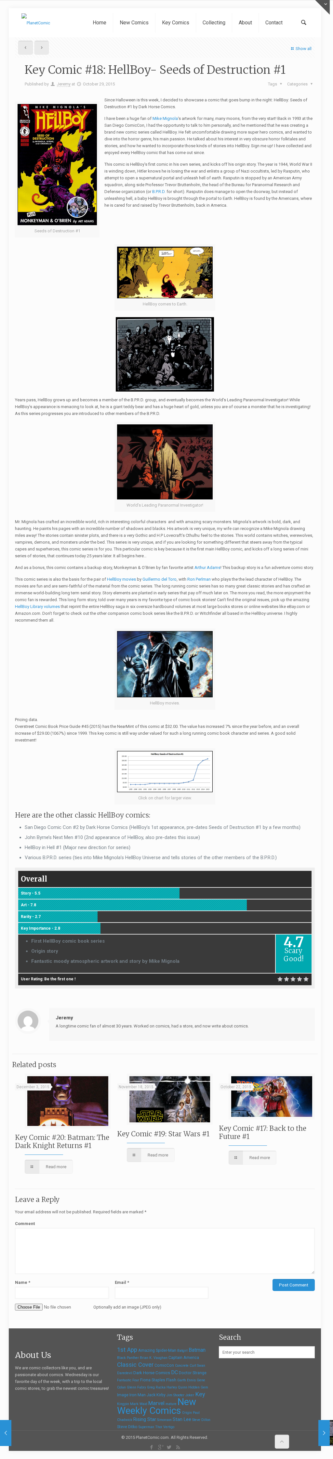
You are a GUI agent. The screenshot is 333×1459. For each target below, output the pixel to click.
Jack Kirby (156, 1395)
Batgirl (182, 1351)
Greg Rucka (156, 1387)
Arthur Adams (207, 567)
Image (122, 1395)
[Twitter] (169, 1447)
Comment (25, 1223)
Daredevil (124, 1373)
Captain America (183, 1357)
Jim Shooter (175, 1395)
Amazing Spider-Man (157, 1350)
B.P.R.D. (159, 191)
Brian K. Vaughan (153, 1358)
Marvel (156, 1403)
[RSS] (178, 1447)
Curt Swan (197, 1365)
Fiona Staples (152, 1380)
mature (171, 1404)
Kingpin (123, 1404)
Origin (187, 1413)
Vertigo (168, 1427)
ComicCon (164, 1365)
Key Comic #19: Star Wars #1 (163, 1134)
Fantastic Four (128, 1380)
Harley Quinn (176, 1387)
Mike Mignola (165, 118)
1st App (127, 1349)
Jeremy (64, 84)
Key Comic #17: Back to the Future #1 (262, 1132)
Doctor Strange (192, 1373)
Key (200, 1394)
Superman (146, 1427)
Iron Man (137, 1395)
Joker (189, 1395)
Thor (158, 1427)
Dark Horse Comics (151, 1372)
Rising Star (144, 1419)
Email (122, 1282)
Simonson (164, 1420)
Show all (303, 48)
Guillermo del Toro (159, 579)
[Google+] (160, 1447)
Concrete (182, 1365)
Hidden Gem (198, 1387)
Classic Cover (135, 1364)
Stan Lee (182, 1419)
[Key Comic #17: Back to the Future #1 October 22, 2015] (5, 1433)
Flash (171, 1380)
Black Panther (128, 1358)
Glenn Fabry (136, 1387)
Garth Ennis (186, 1380)
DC (174, 1372)
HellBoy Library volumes (37, 606)
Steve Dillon (201, 1420)
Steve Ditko (127, 1427)
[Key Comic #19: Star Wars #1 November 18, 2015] (324, 1433)
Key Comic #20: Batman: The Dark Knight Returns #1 (62, 1141)
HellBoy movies (121, 579)
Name (22, 1282)
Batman (197, 1350)
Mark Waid (138, 1404)
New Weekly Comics (156, 1406)
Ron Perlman (199, 579)
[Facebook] (151, 1447)
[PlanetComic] (35, 22)
